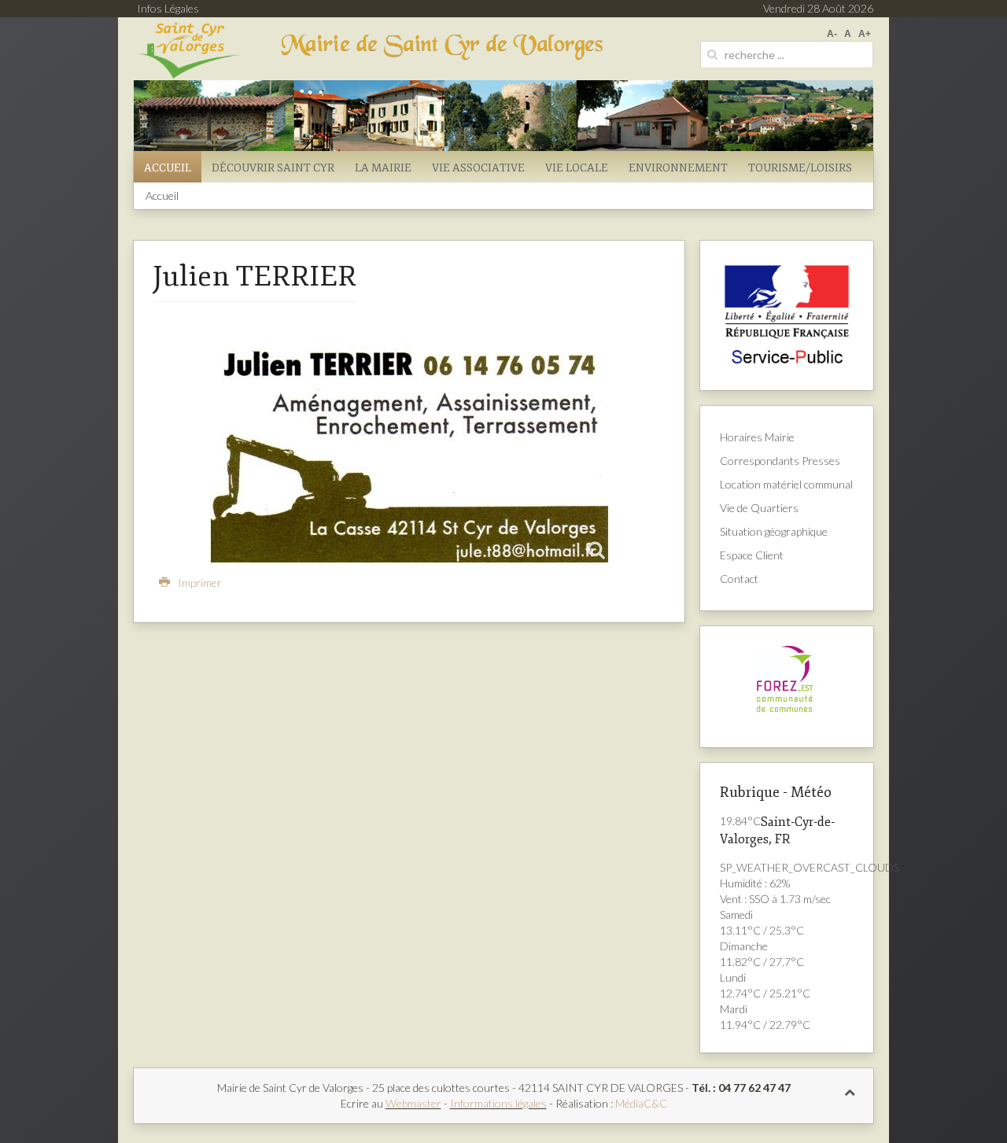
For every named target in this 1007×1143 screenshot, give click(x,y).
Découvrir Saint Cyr (273, 168)
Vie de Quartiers (759, 507)
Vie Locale (576, 168)
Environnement (678, 168)
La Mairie (383, 168)
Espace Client (752, 555)
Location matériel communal (786, 484)
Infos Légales (168, 8)
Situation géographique (774, 531)
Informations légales (498, 1103)
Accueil (167, 168)
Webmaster (413, 1103)
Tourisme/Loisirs (800, 168)
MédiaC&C (641, 1103)
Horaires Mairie (757, 437)
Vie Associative (478, 168)
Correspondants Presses (780, 460)
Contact (739, 578)
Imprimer (198, 582)
